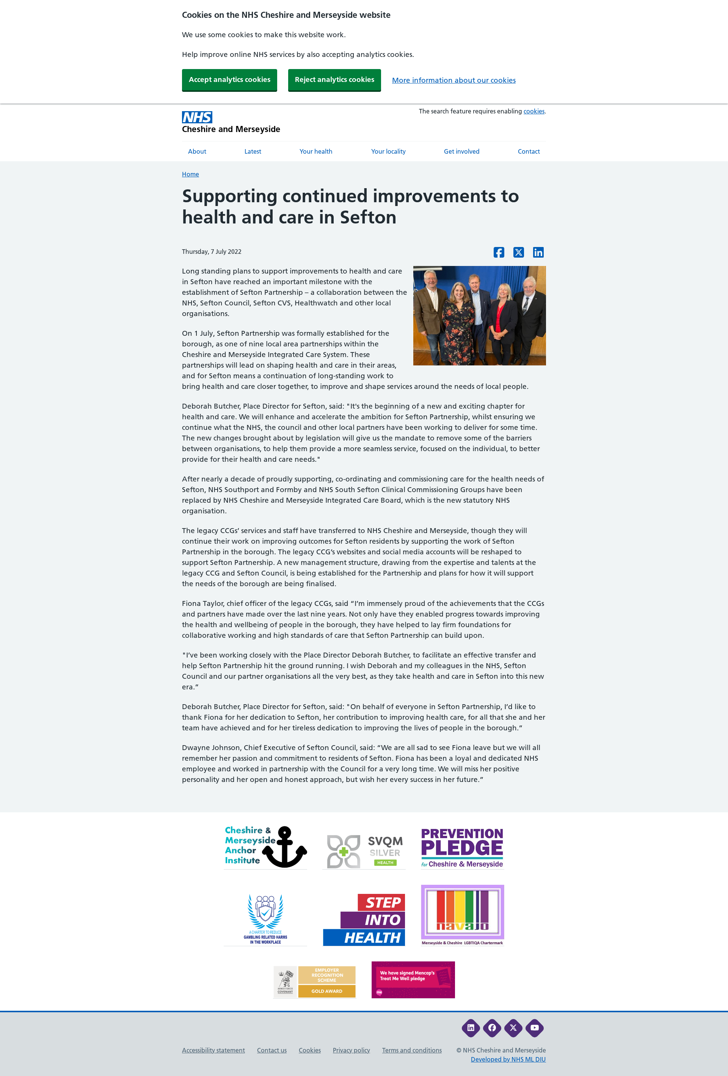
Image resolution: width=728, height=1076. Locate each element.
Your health (316, 151)
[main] (364, 499)
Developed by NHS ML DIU (508, 1059)
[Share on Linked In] (538, 254)
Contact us (272, 1050)
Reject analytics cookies (334, 79)
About (197, 151)
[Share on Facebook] (499, 254)
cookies (534, 111)
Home (190, 174)
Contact (529, 151)
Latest (253, 151)
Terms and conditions (412, 1050)
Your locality (388, 151)
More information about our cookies (454, 80)
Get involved (462, 151)
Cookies (310, 1050)
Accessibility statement (213, 1050)
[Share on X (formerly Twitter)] (518, 254)
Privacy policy (351, 1050)
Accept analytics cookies (229, 79)
